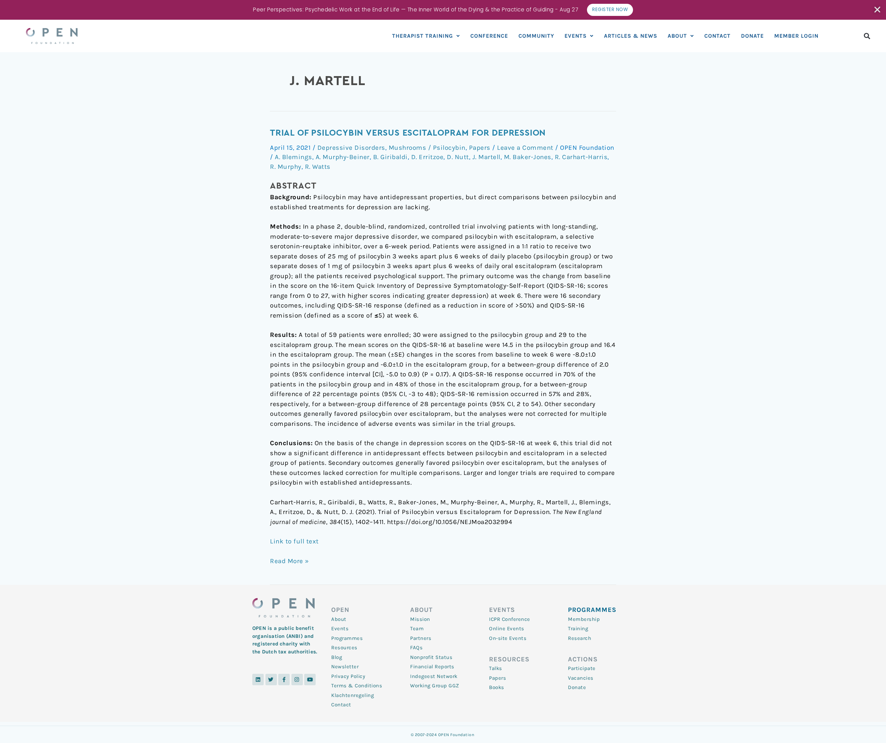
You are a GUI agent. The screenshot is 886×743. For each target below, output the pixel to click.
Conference (489, 36)
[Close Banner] (878, 10)
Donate (752, 36)
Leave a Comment (525, 148)
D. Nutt (458, 157)
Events (575, 36)
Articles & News (630, 36)
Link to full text (294, 541)
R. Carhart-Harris (581, 157)
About (677, 36)
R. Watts (318, 167)
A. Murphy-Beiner (343, 157)
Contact (717, 36)
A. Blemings (293, 157)
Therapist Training (422, 36)
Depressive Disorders (351, 148)
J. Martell (486, 157)
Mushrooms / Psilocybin (427, 148)
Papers (479, 148)
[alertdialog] (443, 10)
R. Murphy (285, 167)
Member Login (796, 36)
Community (536, 36)
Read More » (289, 560)
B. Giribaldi (390, 157)
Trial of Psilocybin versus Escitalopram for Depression (408, 133)
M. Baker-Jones (527, 157)
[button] (867, 36)
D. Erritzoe (427, 157)
